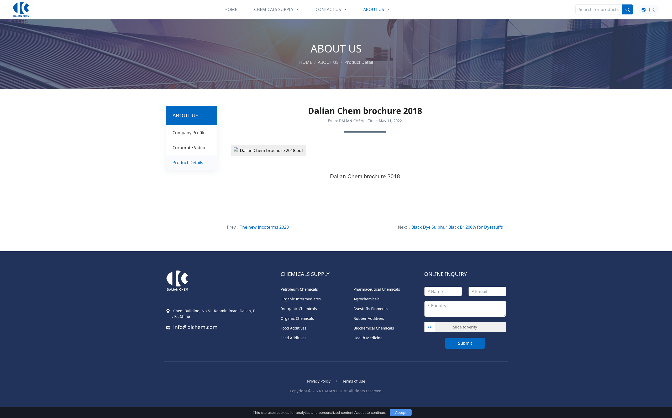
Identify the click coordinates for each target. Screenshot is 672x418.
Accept (400, 412)
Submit (465, 343)
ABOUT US (373, 9)
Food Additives (293, 328)
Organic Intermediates (301, 298)
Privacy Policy (318, 381)
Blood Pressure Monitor (195, 402)
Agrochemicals (367, 298)
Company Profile (189, 132)
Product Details (187, 162)
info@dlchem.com (195, 327)
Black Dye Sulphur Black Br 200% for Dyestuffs (457, 227)
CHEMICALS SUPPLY (273, 9)
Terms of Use (353, 381)
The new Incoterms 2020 (264, 227)
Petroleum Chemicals (299, 289)
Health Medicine (368, 337)
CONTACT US (328, 9)
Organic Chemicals (297, 318)
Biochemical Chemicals (374, 328)
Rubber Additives (369, 318)
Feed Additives (293, 337)
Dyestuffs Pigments (371, 308)
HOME (230, 9)
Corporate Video (188, 147)
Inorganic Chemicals (299, 308)
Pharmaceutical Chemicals (377, 289)
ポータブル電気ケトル (242, 402)
